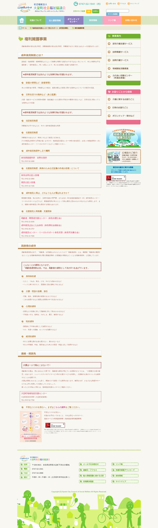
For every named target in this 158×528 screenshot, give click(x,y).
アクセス (123, 3)
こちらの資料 (59, 407)
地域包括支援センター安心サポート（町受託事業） (50, 28)
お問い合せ (112, 3)
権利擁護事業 (79, 28)
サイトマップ (134, 3)
